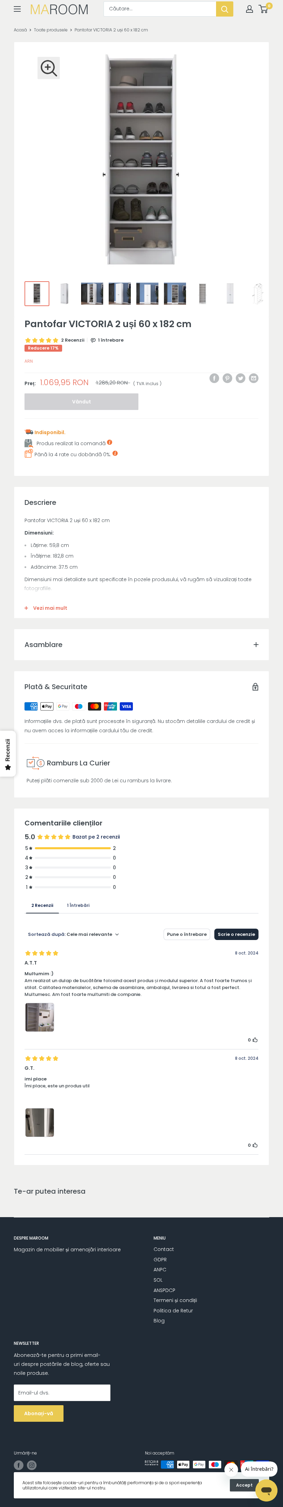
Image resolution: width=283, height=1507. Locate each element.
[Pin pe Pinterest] (227, 378)
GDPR (160, 1259)
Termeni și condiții (175, 1300)
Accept (244, 1485)
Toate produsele (51, 30)
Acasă (20, 30)
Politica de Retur (173, 1310)
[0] (263, 9)
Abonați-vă (38, 1413)
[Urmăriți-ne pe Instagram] (32, 1465)
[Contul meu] (249, 9)
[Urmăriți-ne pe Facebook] (18, 1465)
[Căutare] (224, 9)
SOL (158, 1279)
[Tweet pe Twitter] (240, 378)
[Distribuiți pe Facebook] (214, 378)
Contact (164, 1249)
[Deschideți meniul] (17, 9)
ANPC (160, 1269)
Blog (159, 1320)
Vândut (81, 401)
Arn (29, 361)
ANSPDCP (164, 1290)
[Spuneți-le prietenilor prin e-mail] (253, 378)
